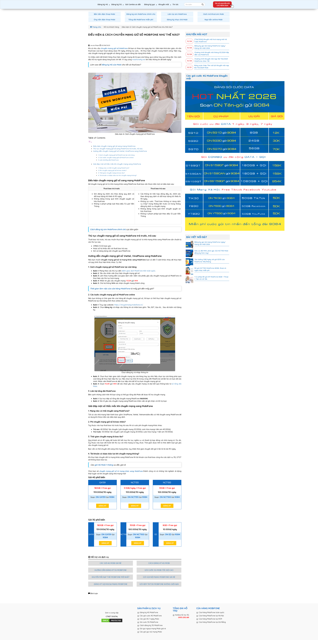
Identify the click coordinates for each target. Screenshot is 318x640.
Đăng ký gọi (149, 4)
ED (156, 534)
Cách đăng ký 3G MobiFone (151, 625)
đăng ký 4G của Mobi (111, 64)
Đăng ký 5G (116, 4)
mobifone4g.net (138, 59)
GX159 (102, 482)
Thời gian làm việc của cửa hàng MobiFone (110, 288)
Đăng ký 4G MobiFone (149, 612)
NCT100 (167, 482)
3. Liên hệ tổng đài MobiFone (108, 160)
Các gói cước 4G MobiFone (151, 616)
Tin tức (175, 4)
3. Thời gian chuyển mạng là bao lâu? (111, 173)
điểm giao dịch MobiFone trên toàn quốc (138, 271)
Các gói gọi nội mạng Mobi (151, 632)
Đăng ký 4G (103, 4)
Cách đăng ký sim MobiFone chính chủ (108, 229)
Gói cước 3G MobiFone (149, 622)
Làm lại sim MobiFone (177, 14)
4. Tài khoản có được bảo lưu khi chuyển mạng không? (117, 175)
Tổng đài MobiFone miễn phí (140, 19)
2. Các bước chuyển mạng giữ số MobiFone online (116, 157)
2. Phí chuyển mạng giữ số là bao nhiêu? (112, 170)
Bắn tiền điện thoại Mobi (104, 14)
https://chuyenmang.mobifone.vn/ (128, 305)
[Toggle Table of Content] (90, 142)
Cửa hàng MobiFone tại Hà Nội (211, 616)
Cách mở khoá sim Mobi (213, 14)
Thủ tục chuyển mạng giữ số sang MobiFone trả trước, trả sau (118, 149)
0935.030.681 (183, 617)
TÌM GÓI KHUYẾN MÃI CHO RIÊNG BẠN (222, 4)
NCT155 (135, 482)
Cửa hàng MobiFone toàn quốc (211, 612)
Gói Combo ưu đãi (133, 4)
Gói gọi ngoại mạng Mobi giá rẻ (153, 628)
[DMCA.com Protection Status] (112, 621)
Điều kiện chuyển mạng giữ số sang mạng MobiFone (114, 146)
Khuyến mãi (164, 4)
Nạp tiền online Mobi (213, 19)
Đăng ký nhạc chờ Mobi (177, 19)
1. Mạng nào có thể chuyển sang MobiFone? (113, 168)
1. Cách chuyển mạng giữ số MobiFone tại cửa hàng (116, 155)
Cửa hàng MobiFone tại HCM (210, 619)
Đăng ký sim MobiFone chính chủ (140, 14)
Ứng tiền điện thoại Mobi (104, 19)
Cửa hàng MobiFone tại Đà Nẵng (212, 622)
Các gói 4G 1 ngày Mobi (149, 619)
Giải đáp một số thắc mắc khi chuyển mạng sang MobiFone (117, 164)
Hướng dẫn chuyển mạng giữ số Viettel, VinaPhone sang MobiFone (120, 151)
